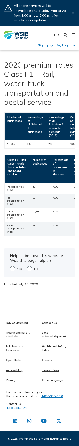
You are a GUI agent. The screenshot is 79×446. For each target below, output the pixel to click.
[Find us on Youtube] (44, 421)
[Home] (16, 35)
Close (73, 13)
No (36, 269)
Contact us (49, 323)
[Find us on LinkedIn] (15, 421)
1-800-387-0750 (52, 396)
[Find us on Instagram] (29, 421)
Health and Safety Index (54, 348)
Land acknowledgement (54, 334)
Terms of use (50, 370)
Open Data (13, 360)
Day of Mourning (17, 323)
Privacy (11, 380)
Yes (19, 269)
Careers (47, 360)
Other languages (53, 380)
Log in (66, 45)
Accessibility (14, 370)
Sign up (43, 45)
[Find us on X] (58, 421)
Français (56, 35)
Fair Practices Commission (15, 348)
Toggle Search (65, 35)
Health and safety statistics (18, 334)
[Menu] (73, 35)
